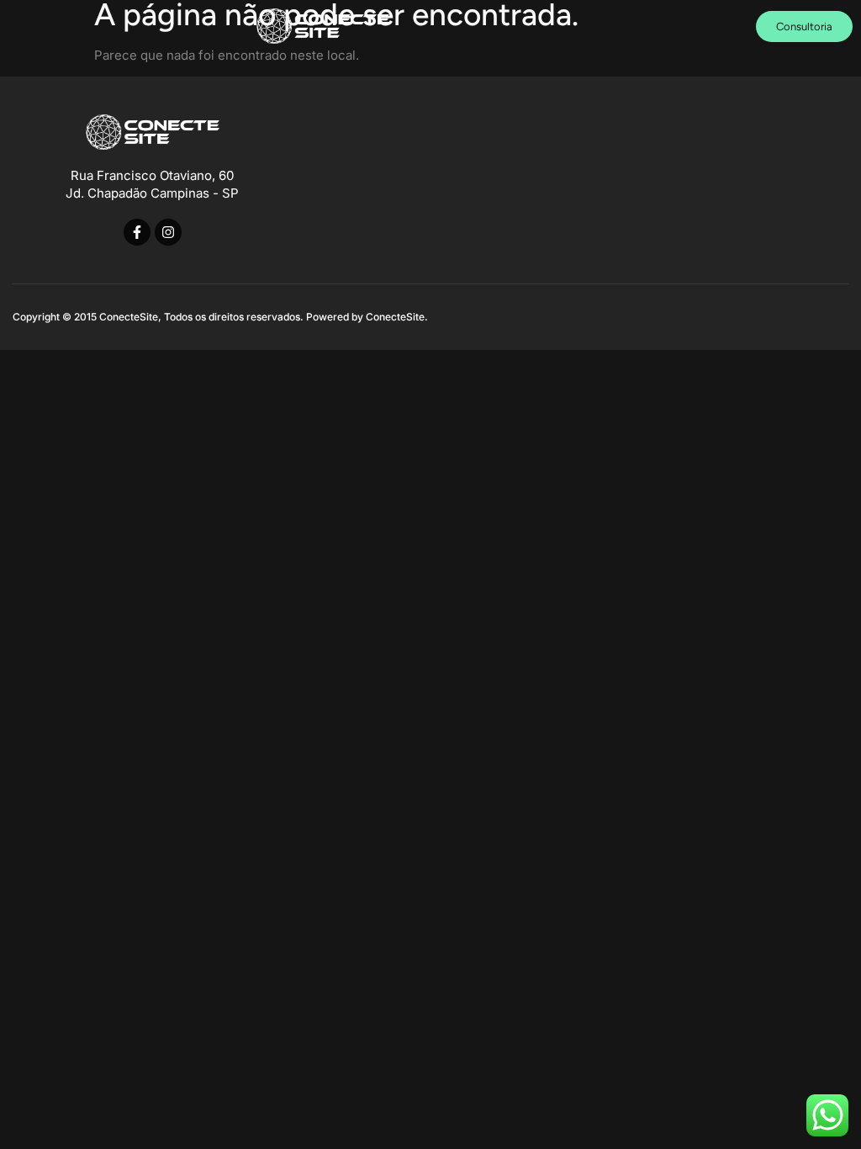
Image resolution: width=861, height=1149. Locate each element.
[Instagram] (168, 232)
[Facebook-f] (137, 232)
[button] (671, 26)
